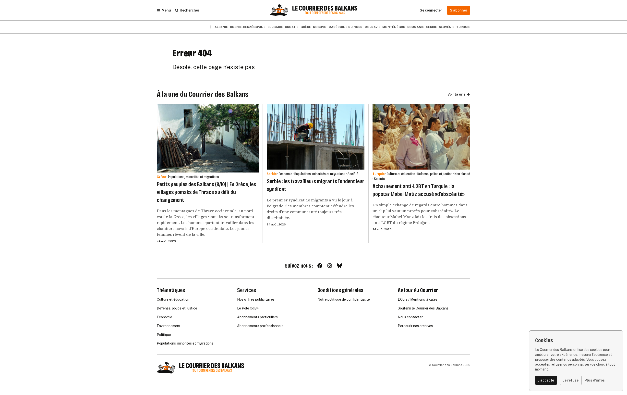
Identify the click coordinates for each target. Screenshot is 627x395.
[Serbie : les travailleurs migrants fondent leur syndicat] (315, 137)
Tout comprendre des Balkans (324, 13)
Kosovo (319, 26)
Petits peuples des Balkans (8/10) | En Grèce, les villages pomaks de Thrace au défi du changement (206, 192)
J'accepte (546, 380)
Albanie (221, 26)
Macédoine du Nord (345, 26)
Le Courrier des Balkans (324, 8)
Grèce (306, 26)
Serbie (431, 26)
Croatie (292, 26)
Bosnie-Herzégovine (247, 26)
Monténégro (393, 26)
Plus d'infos (595, 380)
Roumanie (415, 26)
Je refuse (571, 380)
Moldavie (372, 26)
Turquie (463, 26)
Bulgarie (275, 26)
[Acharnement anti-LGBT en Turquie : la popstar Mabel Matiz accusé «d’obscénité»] (421, 137)
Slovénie (446, 26)
